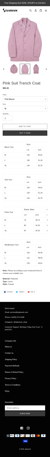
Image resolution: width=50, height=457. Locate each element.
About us (8, 347)
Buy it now (25, 133)
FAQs (7, 391)
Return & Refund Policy (14, 372)
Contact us (9, 353)
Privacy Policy (10, 378)
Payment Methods (12, 366)
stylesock (28, 449)
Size (4, 104)
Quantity (6, 114)
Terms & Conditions (12, 385)
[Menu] (45, 10)
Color (4, 95)
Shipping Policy (11, 359)
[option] (14, 69)
